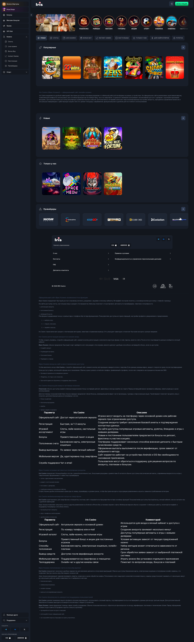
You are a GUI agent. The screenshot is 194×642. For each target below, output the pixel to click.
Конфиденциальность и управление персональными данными (138, 259)
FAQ (54, 264)
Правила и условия (122, 253)
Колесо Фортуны (13, 4)
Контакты (56, 259)
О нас (55, 253)
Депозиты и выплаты (61, 270)
